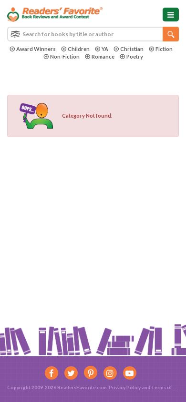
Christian (132, 49)
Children (79, 49)
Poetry (134, 56)
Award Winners (36, 49)
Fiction (164, 49)
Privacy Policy (125, 387)
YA (105, 49)
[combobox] (93, 34)
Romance (103, 56)
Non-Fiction (65, 56)
